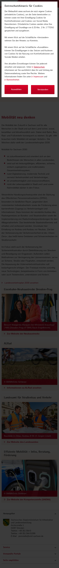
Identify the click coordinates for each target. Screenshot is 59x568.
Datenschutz (39, 67)
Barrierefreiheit (13, 80)
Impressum (38, 76)
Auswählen (16, 89)
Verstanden (42, 89)
